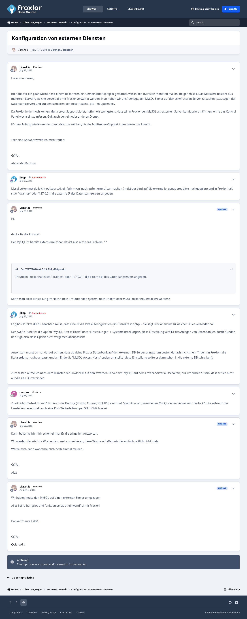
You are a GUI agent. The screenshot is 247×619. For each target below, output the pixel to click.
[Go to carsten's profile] (14, 394)
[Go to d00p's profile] (14, 179)
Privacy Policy (49, 612)
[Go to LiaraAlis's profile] (14, 50)
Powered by (222, 612)
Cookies (80, 612)
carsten (24, 392)
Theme (31, 612)
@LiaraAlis (18, 544)
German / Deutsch (62, 49)
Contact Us (66, 612)
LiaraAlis (23, 49)
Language (15, 612)
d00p (23, 177)
